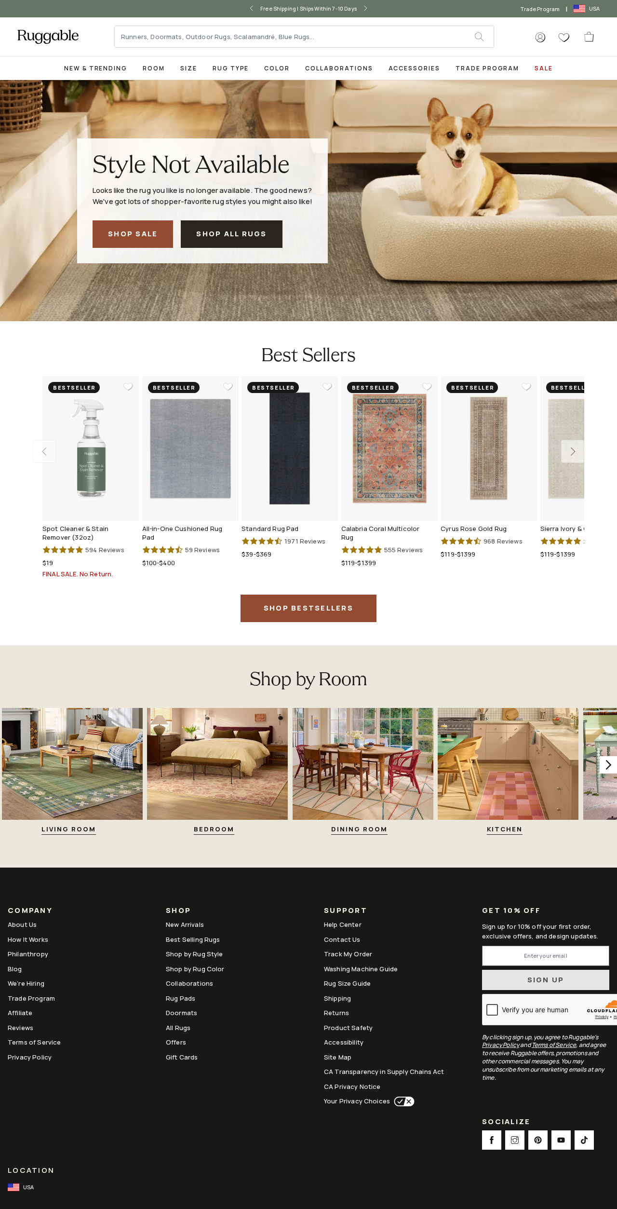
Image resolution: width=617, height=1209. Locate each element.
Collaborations (339, 68)
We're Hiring (26, 983)
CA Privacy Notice (352, 1086)
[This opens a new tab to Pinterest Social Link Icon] (538, 1140)
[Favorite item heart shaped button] (128, 386)
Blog (15, 968)
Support (345, 911)
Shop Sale (133, 234)
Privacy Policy (30, 1057)
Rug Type (231, 68)
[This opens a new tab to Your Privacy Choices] (402, 1101)
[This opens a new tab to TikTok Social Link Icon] (584, 1140)
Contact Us (342, 939)
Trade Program (540, 9)
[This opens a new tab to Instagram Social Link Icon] (514, 1140)
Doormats (181, 1012)
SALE (544, 68)
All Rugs (178, 1027)
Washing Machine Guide (361, 968)
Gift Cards (182, 1057)
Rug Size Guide (347, 983)
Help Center (343, 924)
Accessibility (343, 1042)
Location (31, 1170)
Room (154, 68)
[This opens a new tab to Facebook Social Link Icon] (491, 1140)
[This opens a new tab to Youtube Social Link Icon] (561, 1140)
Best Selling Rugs (193, 939)
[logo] (47, 36)
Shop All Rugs (231, 234)
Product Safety (348, 1027)
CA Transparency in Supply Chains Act (384, 1071)
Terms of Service (34, 1042)
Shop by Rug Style (194, 954)
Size (188, 68)
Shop (178, 911)
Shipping (337, 998)
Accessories (414, 68)
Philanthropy (28, 954)
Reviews (20, 1027)
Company (30, 911)
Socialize (506, 1122)
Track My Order (348, 954)
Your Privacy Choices (357, 1101)
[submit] (484, 36)
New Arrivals (185, 924)
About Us (22, 924)
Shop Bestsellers (308, 608)
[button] (540, 37)
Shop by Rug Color (195, 968)
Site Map (337, 1057)
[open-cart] (589, 36)
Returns (336, 1012)
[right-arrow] (365, 8)
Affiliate (20, 1012)
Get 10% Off (511, 910)
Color (277, 68)
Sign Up (545, 980)
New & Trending (95, 68)
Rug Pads (180, 998)
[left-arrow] (252, 8)
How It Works (28, 939)
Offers (176, 1042)
